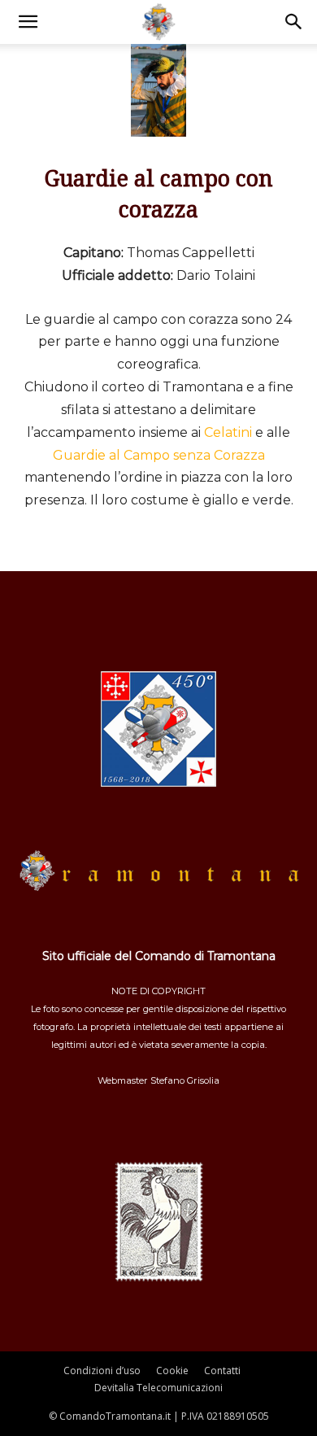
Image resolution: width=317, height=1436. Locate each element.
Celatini (228, 432)
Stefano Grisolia (184, 1080)
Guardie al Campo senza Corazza (159, 455)
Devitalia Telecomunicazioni (158, 1388)
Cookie (172, 1370)
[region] (158, 87)
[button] (28, 22)
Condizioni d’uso (102, 1370)
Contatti (222, 1370)
